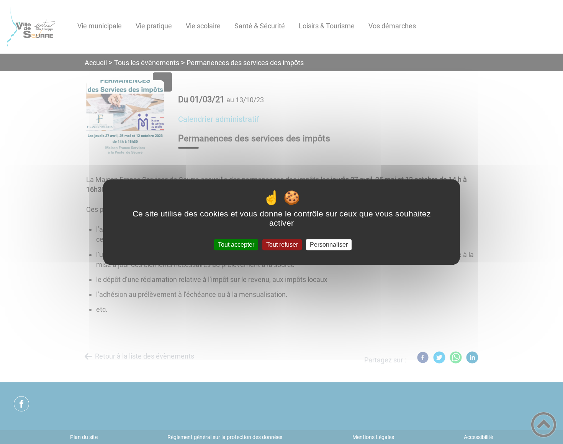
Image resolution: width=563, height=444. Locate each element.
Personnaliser (329, 244)
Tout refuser (282, 244)
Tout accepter (236, 244)
